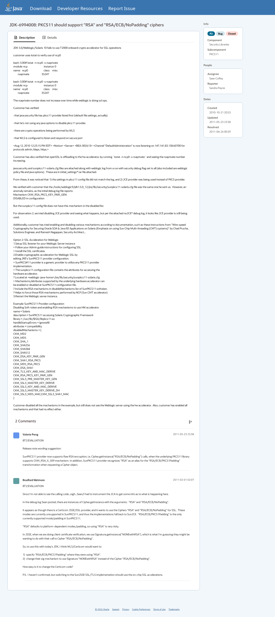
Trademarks (174, 609)
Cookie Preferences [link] (141, 609)
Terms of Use (159, 609)
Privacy (125, 609)
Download (41, 8)
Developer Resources (80, 8)
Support (115, 609)
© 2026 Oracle (102, 609)
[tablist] (103, 37)
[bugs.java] (14, 7)
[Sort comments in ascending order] (190, 422)
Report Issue (121, 8)
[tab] (24, 37)
